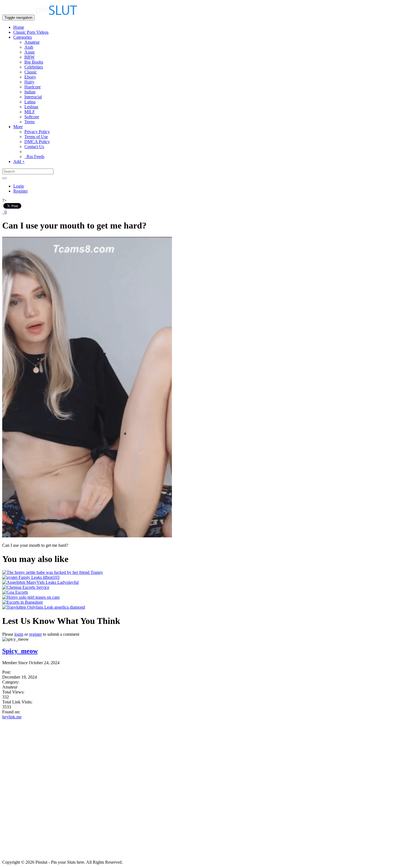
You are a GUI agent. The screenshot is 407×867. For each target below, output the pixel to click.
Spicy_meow (20, 651)
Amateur (32, 42)
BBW (29, 57)
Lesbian (31, 106)
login (18, 634)
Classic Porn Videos (30, 32)
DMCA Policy (37, 141)
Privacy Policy (37, 131)
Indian (29, 92)
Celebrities (33, 67)
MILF (29, 111)
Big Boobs (33, 62)
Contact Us (34, 146)
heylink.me (12, 716)
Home (18, 27)
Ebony (30, 77)
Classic (30, 72)
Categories (22, 37)
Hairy (29, 82)
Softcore (31, 116)
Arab (28, 47)
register (35, 634)
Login (18, 186)
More (18, 126)
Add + (19, 161)
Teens (29, 121)
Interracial (33, 96)
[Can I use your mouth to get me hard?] (87, 536)
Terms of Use (36, 136)
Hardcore (32, 87)
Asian (29, 52)
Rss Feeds (34, 156)
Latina (29, 101)
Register (20, 191)
